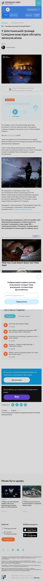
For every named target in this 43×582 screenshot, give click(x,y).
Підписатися (21, 302)
